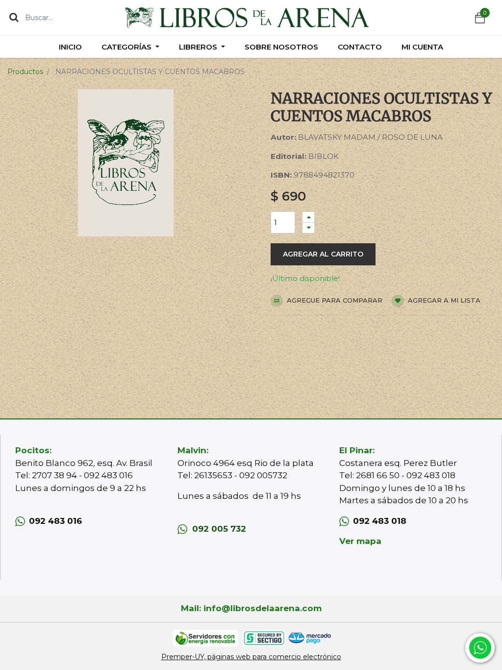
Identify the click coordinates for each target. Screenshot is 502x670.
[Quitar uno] (308, 228)
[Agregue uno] (308, 217)
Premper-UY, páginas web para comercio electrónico (251, 656)
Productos (25, 71)
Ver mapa (360, 541)
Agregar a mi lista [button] (443, 300)
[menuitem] (70, 47)
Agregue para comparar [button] (333, 300)
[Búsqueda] (14, 17)
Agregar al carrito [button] (323, 254)
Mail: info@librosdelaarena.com (251, 608)
